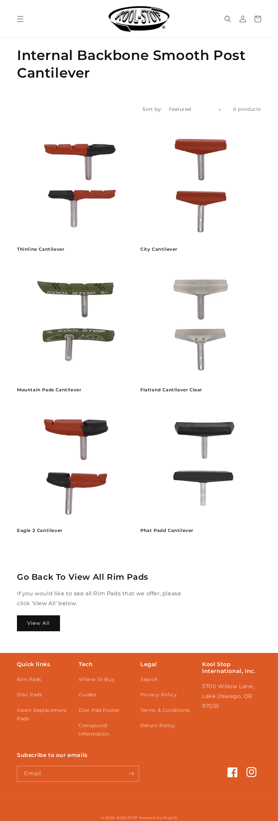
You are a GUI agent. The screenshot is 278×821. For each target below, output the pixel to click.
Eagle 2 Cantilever (39, 530)
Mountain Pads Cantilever (49, 389)
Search (149, 679)
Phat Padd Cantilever (166, 530)
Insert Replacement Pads (42, 714)
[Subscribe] (131, 774)
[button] (20, 19)
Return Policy (157, 725)
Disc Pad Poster (99, 710)
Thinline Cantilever (40, 249)
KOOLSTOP (127, 818)
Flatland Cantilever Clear (171, 389)
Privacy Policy (158, 695)
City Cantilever (158, 249)
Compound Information (94, 729)
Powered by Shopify (158, 818)
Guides (87, 695)
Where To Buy (97, 679)
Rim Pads (29, 679)
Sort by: (152, 109)
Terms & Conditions (165, 710)
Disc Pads (29, 695)
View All (38, 623)
